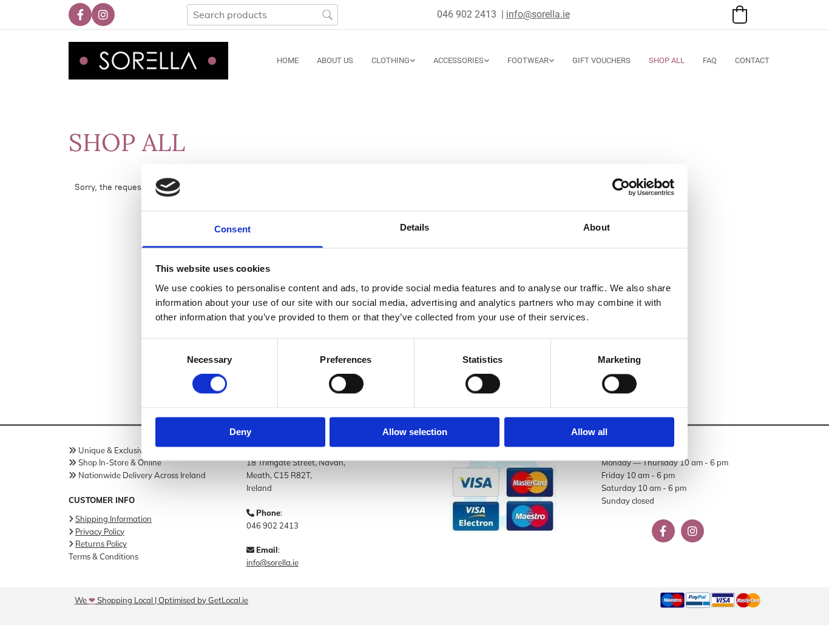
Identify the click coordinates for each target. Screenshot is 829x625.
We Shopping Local (114, 600)
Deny (240, 432)
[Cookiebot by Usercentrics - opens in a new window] (621, 187)
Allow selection (414, 432)
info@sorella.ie (272, 562)
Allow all (589, 432)
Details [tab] (415, 227)
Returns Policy (101, 544)
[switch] (346, 384)
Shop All (667, 60)
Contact (752, 60)
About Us (335, 60)
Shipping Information (113, 519)
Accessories (458, 60)
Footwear (528, 60)
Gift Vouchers (601, 60)
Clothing (390, 60)
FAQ (710, 60)
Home (288, 60)
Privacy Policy (99, 531)
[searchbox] (262, 14)
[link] (384, 61)
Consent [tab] (232, 229)
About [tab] (596, 227)
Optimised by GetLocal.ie (203, 600)
